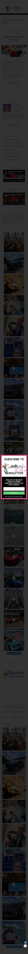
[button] (24, 458)
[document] (14, 477)
